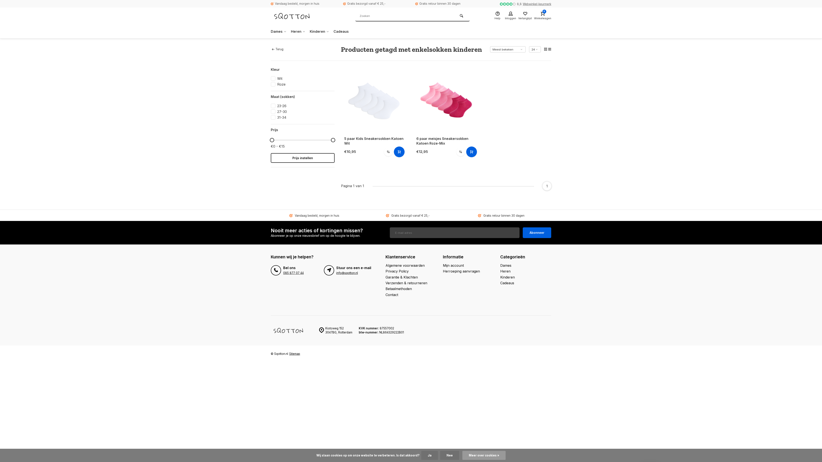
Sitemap (294, 353)
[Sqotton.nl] (296, 16)
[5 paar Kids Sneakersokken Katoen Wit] (374, 100)
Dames (277, 31)
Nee (450, 455)
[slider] (272, 140)
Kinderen (317, 31)
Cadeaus (341, 31)
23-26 (281, 106)
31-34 (281, 117)
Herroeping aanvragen (461, 271)
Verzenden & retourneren (406, 283)
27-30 (282, 112)
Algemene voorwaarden (405, 265)
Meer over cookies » (484, 455)
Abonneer (537, 232)
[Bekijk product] (399, 152)
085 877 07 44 (293, 273)
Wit (279, 78)
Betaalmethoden (399, 289)
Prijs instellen (302, 158)
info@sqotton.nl (347, 273)
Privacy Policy (397, 271)
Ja (430, 455)
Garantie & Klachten (402, 277)
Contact (392, 295)
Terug (279, 49)
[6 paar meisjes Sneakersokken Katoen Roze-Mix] (446, 100)
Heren (296, 31)
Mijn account (453, 265)
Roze (281, 84)
